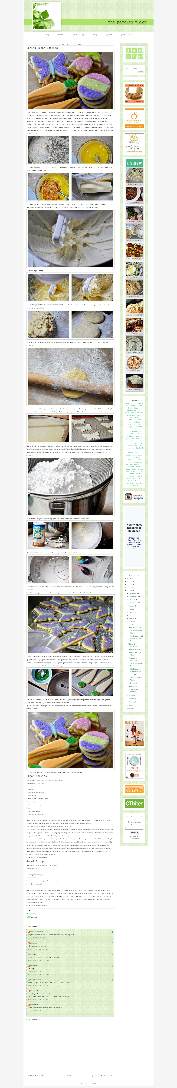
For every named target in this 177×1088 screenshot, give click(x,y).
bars (127, 406)
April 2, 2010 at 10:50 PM (38, 974)
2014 (129, 578)
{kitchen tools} (127, 34)
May (131, 615)
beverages (131, 410)
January (132, 702)
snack (127, 469)
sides (138, 467)
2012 (129, 584)
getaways (130, 436)
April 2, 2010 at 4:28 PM (38, 949)
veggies (139, 483)
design (129, 427)
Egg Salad (132, 674)
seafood (131, 467)
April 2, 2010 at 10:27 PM (38, 960)
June (131, 612)
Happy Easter (133, 686)
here (31, 857)
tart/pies (130, 476)
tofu (139, 478)
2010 (129, 591)
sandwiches (138, 462)
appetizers (130, 403)
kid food (138, 443)
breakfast (131, 415)
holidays (130, 441)
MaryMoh (34, 979)
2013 (129, 581)
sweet (138, 474)
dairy (137, 425)
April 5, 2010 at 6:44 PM (38, 1011)
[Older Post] (103, 1076)
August (131, 606)
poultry (131, 460)
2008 (129, 709)
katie (32, 966)
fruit (140, 434)
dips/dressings (134, 432)
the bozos (131, 478)
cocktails (130, 420)
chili (137, 417)
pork (129, 457)
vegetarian (130, 483)
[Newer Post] (35, 1076)
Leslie (32, 991)
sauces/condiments (134, 464)
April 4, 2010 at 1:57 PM (38, 999)
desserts (35, 913)
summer (131, 474)
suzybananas (35, 932)
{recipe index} (78, 34)
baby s (140, 403)
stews (133, 471)
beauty (140, 406)
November (133, 596)
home (46, 34)
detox (134, 429)
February (133, 699)
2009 (129, 706)
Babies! (131, 624)
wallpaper (134, 486)
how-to (139, 441)
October (132, 600)
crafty (130, 425)
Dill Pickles (132, 683)
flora (133, 434)
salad (129, 462)
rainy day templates (88, 1083)
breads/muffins (137, 413)
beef (130, 408)
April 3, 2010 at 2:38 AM (38, 986)
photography (137, 455)
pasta (128, 455)
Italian (130, 443)
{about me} (60, 34)
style (140, 471)
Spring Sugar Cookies (42, 48)
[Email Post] (29, 910)
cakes (139, 415)
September (133, 603)
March (131, 696)
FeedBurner (134, 839)
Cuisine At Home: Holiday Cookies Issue (49, 780)
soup (134, 469)
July (130, 609)
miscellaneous (134, 453)
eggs (127, 434)
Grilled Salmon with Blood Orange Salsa (135, 638)
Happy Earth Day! (135, 649)
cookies (30, 913)
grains (139, 436)
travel (137, 481)
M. (31, 943)
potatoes (137, 457)
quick (139, 460)
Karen (32, 1005)
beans (133, 406)
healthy (139, 439)
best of (137, 408)
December (133, 593)
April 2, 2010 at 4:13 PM (38, 938)
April (131, 618)
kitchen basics (132, 446)
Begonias (131, 621)
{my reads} (109, 34)
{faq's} (94, 34)
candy (131, 417)
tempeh (139, 476)
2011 (129, 588)
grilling (130, 439)
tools (130, 481)
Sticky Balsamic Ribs (135, 627)
